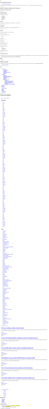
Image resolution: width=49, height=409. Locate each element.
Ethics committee (5, 272)
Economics (4, 263)
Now (2, 47)
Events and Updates (4, 88)
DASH (4, 261)
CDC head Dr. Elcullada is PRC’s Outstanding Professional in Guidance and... (18, 377)
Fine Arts (4, 275)
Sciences (4, 310)
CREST (4, 259)
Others (3, 19)
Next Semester (3, 48)
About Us (6, 80)
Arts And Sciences (5, 237)
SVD (3, 316)
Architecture (4, 236)
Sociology (4, 313)
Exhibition (4, 274)
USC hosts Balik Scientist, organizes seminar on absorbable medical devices (17, 347)
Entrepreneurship (5, 271)
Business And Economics (6, 242)
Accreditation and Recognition (7, 72)
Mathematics (4, 291)
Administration (5, 71)
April (3, 107)
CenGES (4, 245)
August (4, 130)
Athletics (4, 238)
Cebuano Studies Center (6, 244)
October (4, 114)
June (3, 105)
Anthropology (4, 235)
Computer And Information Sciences (7, 256)
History (4, 278)
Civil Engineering (5, 253)
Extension (3, 86)
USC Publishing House (6, 79)
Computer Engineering (5, 257)
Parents (3, 90)
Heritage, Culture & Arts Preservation (9, 81)
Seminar (4, 311)
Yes (2, 36)
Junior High (3, 17)
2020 (3, 180)
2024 (3, 125)
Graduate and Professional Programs (7, 76)
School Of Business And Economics (7, 309)
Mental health (4, 293)
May (3, 106)
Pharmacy (4, 299)
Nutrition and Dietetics (5, 297)
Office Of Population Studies (6, 298)
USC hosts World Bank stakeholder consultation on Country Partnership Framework (19, 337)
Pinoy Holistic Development (8, 82)
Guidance (4, 277)
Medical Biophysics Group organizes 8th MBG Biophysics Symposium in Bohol (18, 357)
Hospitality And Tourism (6, 279)
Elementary (3, 16)
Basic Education (5, 239)
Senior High (3, 18)
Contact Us (4, 73)
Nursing (4, 295)
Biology (4, 240)
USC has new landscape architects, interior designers (12, 327)
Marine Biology (5, 290)
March (3, 108)
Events (3, 273)
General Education (5, 276)
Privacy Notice (8, 408)
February (4, 109)
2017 (3, 220)
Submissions (6, 83)
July (3, 104)
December (4, 112)
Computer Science (5, 258)
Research (3, 85)
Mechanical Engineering (6, 292)
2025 (3, 111)
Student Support (5, 315)
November (4, 113)
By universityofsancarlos (4, 333)
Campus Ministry (5, 243)
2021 (3, 166)
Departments (4, 75)
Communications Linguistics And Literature (8, 254)
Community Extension (5, 255)
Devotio (4, 262)
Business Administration (6, 241)
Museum (4, 294)
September (4, 129)
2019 (3, 194)
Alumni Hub (3, 91)
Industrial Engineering (5, 281)
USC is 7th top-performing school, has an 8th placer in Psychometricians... (17, 367)
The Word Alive (5, 317)
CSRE (3, 260)
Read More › (2, 332)
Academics (3, 74)
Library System (5, 78)
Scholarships (4, 77)
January (4, 110)
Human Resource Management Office (7, 280)
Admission (3, 400)
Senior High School (5, 312)
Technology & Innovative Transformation (10, 84)
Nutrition (4, 296)
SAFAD (4, 307)
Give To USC (3, 87)
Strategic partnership (5, 314)
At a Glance (4, 69)
